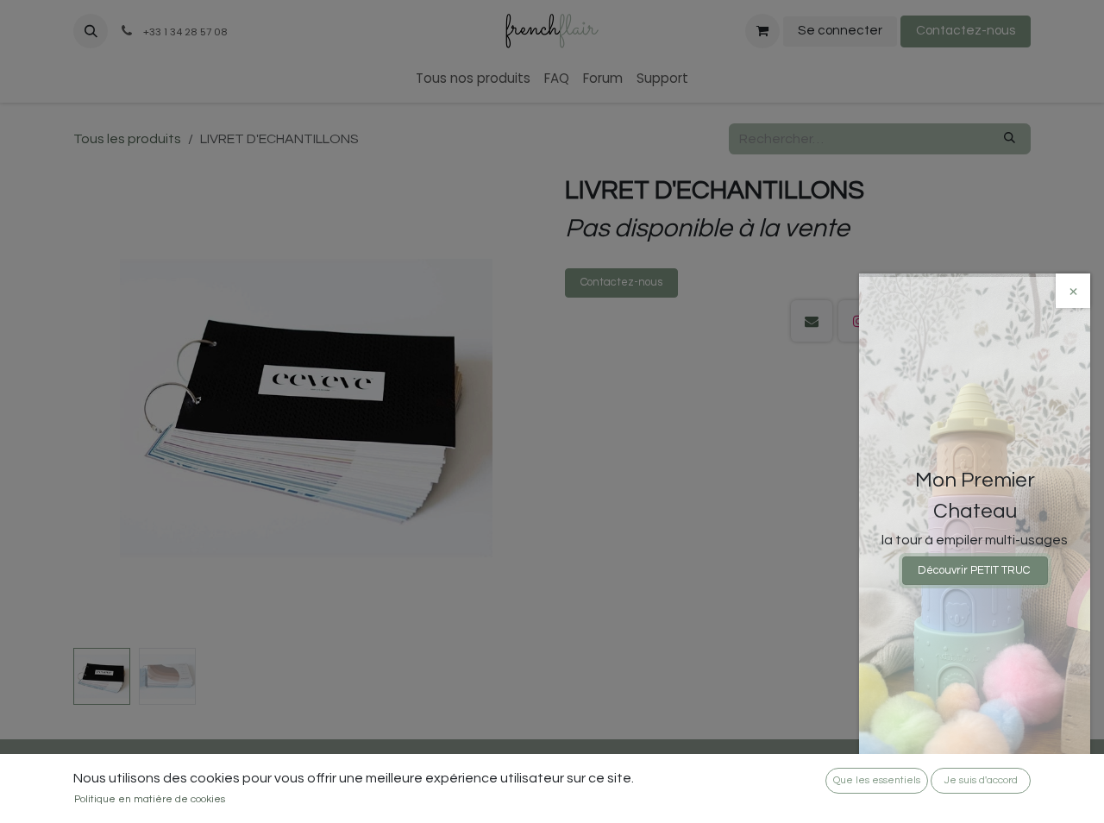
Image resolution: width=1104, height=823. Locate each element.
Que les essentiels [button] (876, 780)
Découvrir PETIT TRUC (975, 570)
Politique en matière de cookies (149, 799)
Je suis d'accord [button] (981, 780)
